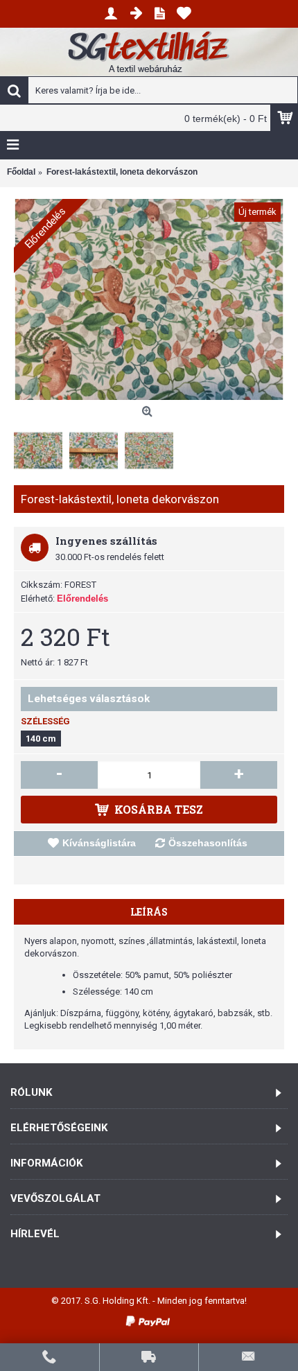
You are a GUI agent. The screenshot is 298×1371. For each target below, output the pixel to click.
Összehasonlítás (207, 842)
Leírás (149, 911)
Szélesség (45, 721)
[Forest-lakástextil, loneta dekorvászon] (149, 299)
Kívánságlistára (99, 842)
